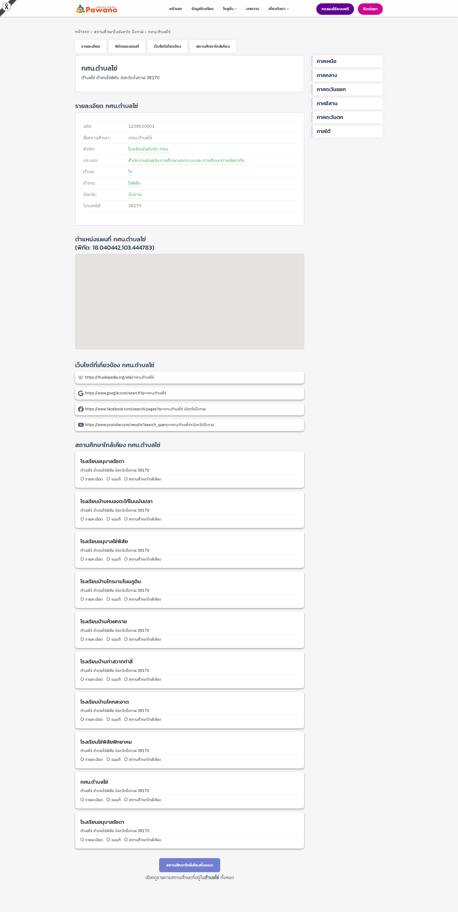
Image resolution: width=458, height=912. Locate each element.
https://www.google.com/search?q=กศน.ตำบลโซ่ (125, 393)
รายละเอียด (94, 479)
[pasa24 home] (96, 8)
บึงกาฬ (134, 194)
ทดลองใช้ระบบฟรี (335, 9)
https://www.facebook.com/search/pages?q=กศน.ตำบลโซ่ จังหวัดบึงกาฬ (145, 409)
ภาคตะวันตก (330, 117)
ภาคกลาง (327, 75)
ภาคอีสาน (327, 103)
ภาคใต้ (324, 131)
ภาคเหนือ (327, 61)
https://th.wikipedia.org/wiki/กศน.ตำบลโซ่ (119, 377)
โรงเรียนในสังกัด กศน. (148, 149)
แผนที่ (115, 479)
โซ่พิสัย (134, 183)
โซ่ (130, 171)
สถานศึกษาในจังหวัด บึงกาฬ (119, 32)
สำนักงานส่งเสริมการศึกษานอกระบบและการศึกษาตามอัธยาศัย (186, 160)
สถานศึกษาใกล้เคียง (144, 479)
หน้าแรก (82, 32)
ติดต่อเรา (370, 9)
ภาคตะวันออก (331, 89)
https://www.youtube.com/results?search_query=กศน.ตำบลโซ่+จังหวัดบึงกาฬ (149, 425)
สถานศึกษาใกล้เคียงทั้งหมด (189, 865)
